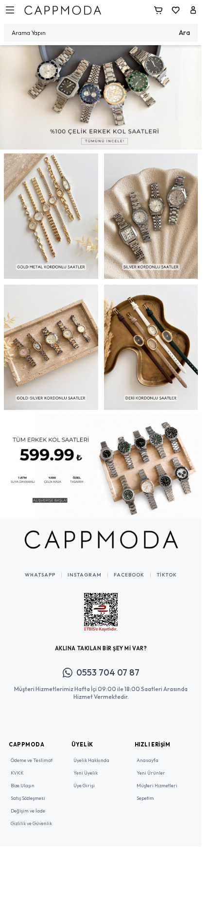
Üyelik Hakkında (91, 753)
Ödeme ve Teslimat (31, 753)
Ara (184, 32)
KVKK (17, 765)
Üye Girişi (84, 778)
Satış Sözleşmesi (28, 791)
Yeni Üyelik (85, 765)
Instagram (85, 567)
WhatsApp (40, 567)
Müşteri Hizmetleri (157, 778)
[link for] (101, 95)
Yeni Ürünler (151, 765)
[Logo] (63, 10)
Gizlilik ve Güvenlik (31, 816)
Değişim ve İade (28, 803)
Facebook (129, 567)
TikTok (167, 567)
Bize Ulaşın (23, 778)
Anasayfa (147, 753)
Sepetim (145, 791)
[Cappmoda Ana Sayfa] (101, 532)
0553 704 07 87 (107, 665)
